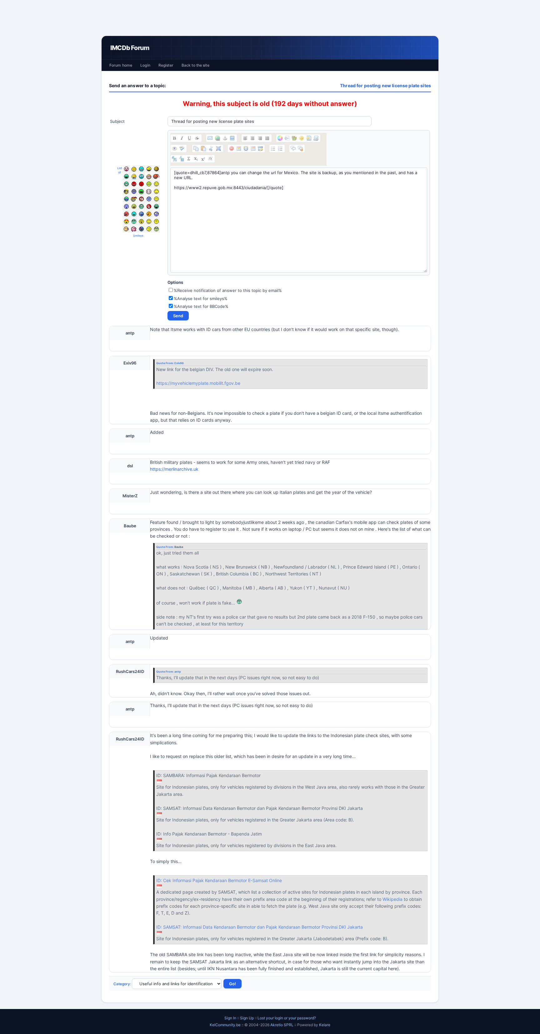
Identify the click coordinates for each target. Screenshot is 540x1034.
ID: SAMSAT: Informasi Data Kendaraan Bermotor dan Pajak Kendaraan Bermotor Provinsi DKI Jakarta (259, 927)
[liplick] (149, 221)
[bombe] (156, 176)
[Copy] (196, 148)
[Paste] (203, 148)
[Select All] (218, 148)
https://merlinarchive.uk (174, 469)
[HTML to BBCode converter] (309, 138)
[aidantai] (126, 176)
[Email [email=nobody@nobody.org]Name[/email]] (210, 138)
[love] (126, 221)
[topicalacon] (133, 229)
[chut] (149, 206)
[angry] (134, 184)
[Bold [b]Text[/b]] (174, 138)
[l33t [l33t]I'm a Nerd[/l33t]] (189, 159)
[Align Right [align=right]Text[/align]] (260, 138)
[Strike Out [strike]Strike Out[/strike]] (197, 138)
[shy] (148, 191)
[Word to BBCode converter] (316, 138)
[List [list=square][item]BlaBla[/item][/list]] (273, 148)
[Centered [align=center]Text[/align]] (252, 138)
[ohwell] (149, 229)
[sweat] (126, 229)
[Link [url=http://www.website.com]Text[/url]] (217, 138)
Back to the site (195, 65)
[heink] (156, 214)
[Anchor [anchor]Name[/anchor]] (225, 138)
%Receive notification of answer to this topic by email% (228, 290)
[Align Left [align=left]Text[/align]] (245, 138)
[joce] (126, 199)
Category (121, 983)
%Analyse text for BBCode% (201, 306)
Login (145, 65)
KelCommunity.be (226, 1024)
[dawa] (134, 206)
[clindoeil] (134, 169)
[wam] (134, 191)
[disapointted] (156, 191)
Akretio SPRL (282, 1024)
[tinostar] (141, 229)
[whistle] (134, 221)
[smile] (156, 184)
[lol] (134, 214)
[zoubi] (156, 169)
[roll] (156, 229)
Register (165, 65)
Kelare (324, 1024)
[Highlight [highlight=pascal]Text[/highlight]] (287, 138)
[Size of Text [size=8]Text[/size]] (210, 159)
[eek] (126, 206)
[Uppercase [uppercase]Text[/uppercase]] (174, 159)
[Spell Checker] (182, 148)
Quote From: (165, 363)
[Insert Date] (239, 148)
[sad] (149, 199)
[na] (141, 221)
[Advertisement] (270, 18)
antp (177, 671)
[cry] (141, 191)
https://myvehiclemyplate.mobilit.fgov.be (198, 383)
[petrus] (141, 169)
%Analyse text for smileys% (201, 298)
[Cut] (211, 148)
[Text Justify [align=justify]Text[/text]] (267, 138)
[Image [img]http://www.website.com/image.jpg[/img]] (232, 138)
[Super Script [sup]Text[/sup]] (203, 159)
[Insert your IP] (260, 148)
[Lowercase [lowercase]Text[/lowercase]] (181, 159)
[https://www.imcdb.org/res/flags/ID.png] (159, 781)
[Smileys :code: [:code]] (301, 138)
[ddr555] (141, 206)
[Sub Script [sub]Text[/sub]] (196, 159)
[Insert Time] (246, 148)
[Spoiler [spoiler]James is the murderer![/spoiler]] (300, 148)
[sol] (126, 191)
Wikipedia (392, 899)
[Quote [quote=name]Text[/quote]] (293, 148)
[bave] (134, 176)
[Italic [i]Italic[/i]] (182, 138)
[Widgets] (294, 138)
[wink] (156, 199)
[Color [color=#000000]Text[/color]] (280, 138)
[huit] (149, 214)
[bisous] (126, 169)
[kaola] (126, 214)
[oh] (141, 184)
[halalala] (141, 214)
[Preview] (174, 148)
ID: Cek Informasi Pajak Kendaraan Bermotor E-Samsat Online (219, 880)
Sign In (230, 1018)
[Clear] (231, 148)
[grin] (126, 184)
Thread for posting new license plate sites (385, 85)
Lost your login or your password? (287, 1018)
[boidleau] (156, 206)
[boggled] (141, 176)
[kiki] (141, 199)
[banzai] (134, 199)
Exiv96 (179, 363)
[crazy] (149, 169)
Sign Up (247, 1018)
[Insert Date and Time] (253, 148)
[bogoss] (149, 176)
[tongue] (149, 184)
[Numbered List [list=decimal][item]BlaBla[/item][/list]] (280, 148)
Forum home (120, 65)
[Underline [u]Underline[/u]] (189, 138)
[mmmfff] (156, 221)
